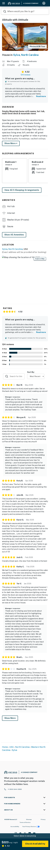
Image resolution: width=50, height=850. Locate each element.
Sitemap (29, 819)
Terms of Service (25, 822)
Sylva (16, 54)
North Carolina (29, 54)
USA (11, 747)
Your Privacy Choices (29, 826)
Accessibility (15, 826)
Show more (10, 143)
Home (5, 747)
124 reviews (25, 75)
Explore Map (39, 259)
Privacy (43, 819)
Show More (10, 718)
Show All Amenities (14, 234)
